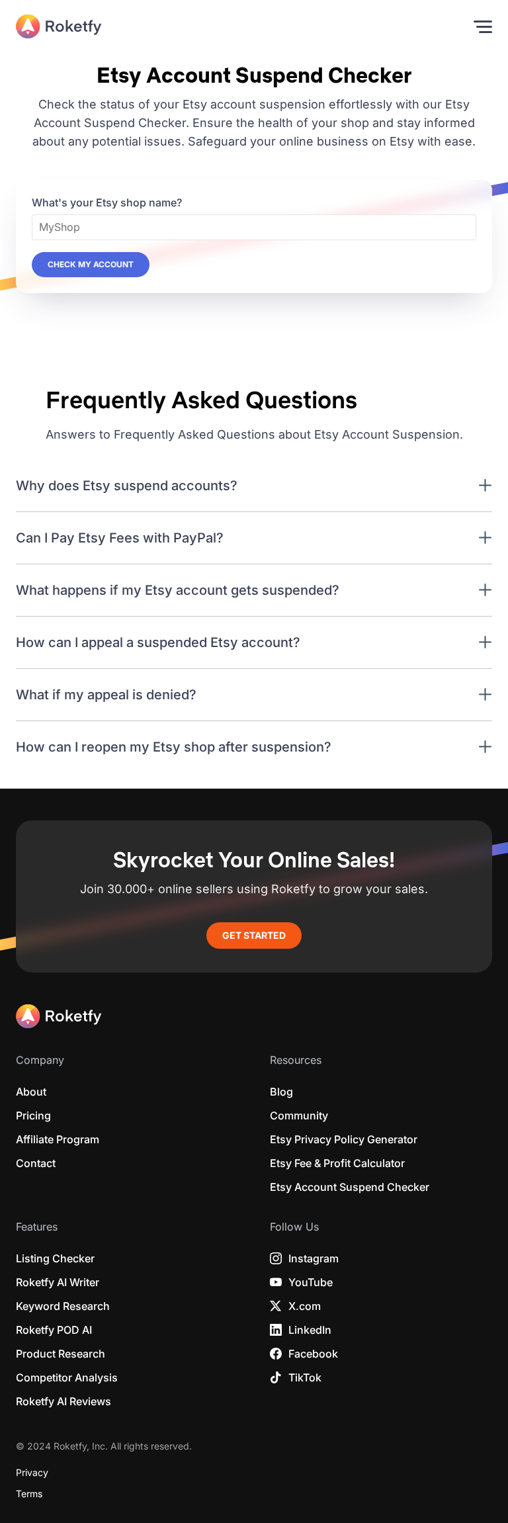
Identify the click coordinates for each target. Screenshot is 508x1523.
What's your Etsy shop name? (107, 202)
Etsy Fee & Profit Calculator (337, 1163)
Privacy (32, 1472)
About (31, 1091)
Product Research (60, 1353)
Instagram (313, 1258)
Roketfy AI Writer (57, 1282)
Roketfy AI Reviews (63, 1401)
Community (299, 1115)
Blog (281, 1091)
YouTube (310, 1282)
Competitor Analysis (67, 1377)
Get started (254, 935)
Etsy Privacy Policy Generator (343, 1139)
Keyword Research (63, 1306)
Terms (29, 1494)
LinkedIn (309, 1329)
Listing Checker (55, 1258)
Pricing (33, 1115)
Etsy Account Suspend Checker (349, 1187)
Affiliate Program (57, 1139)
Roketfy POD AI (54, 1329)
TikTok (304, 1377)
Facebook (313, 1353)
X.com (304, 1306)
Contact (36, 1163)
